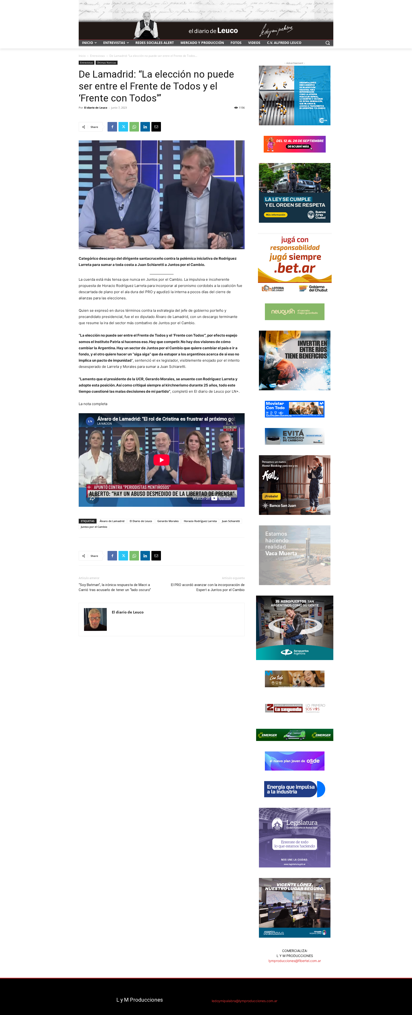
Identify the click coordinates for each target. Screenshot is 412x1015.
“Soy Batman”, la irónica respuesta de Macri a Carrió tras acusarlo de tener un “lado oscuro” (115, 587)
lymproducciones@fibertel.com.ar (294, 961)
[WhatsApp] (134, 127)
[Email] (156, 127)
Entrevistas (97, 56)
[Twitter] (123, 127)
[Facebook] (112, 127)
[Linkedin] (145, 127)
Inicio (82, 56)
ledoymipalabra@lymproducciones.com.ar (244, 1001)
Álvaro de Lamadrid (112, 521)
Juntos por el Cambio (94, 527)
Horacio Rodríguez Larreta (200, 521)
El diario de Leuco (95, 107)
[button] (327, 42)
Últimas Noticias (106, 62)
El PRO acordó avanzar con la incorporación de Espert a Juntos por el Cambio (208, 587)
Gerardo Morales (168, 521)
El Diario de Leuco (141, 521)
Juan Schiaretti (231, 521)
